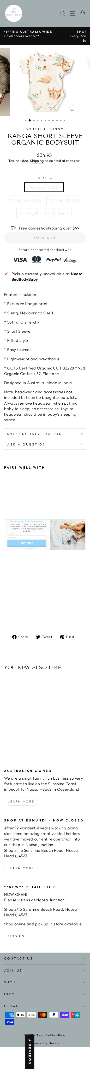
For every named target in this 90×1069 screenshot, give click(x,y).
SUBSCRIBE (27, 543)
